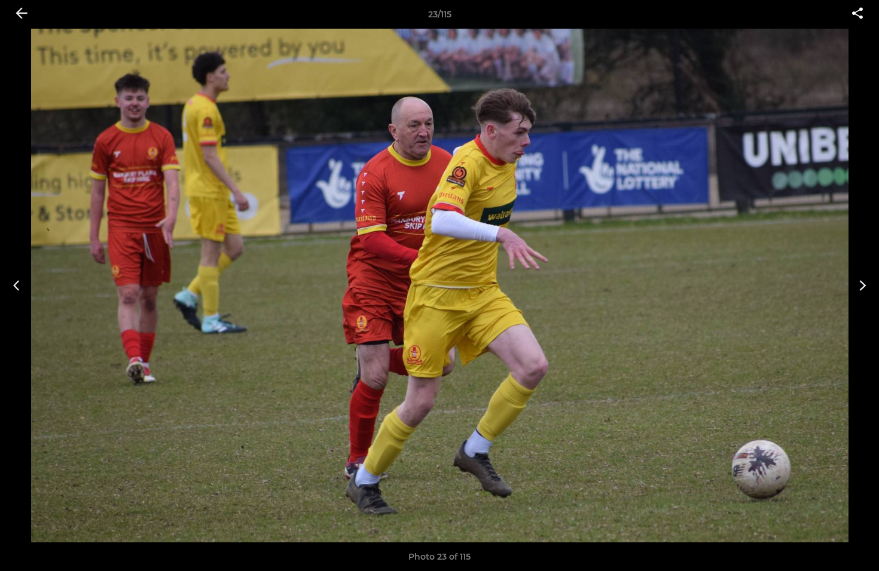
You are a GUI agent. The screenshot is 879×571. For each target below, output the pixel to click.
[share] (857, 14)
